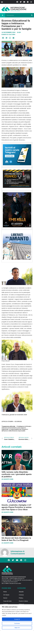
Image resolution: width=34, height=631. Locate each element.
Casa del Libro (7, 601)
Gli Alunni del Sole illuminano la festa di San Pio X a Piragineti (16, 539)
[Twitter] (20, 2)
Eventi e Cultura (8, 34)
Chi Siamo (6, 595)
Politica (21, 598)
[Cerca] (32, 15)
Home (5, 591)
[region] (17, 617)
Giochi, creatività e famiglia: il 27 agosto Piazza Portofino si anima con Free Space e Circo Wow (16, 507)
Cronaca (21, 595)
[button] (2, 2)
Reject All (17, 627)
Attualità (21, 591)
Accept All (17, 619)
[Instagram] (31, 2)
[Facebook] (17, 2)
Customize (17, 623)
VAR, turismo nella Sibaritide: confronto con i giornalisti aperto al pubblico (17, 474)
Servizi (5, 598)
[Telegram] (27, 2)
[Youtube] (24, 2)
